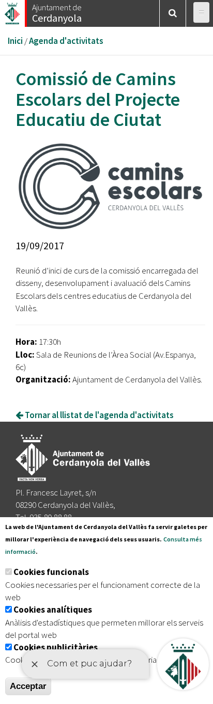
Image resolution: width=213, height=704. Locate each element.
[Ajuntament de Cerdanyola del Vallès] (13, 10)
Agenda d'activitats (66, 40)
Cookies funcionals (51, 572)
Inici (15, 40)
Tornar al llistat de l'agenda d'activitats (98, 415)
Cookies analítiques (52, 609)
